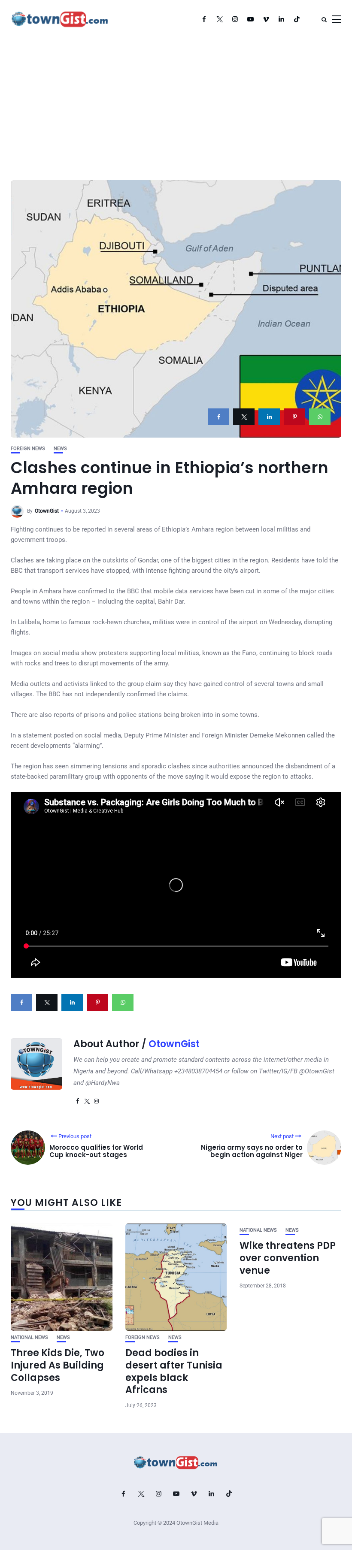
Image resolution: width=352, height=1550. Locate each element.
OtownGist (47, 511)
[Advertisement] (176, 103)
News (60, 448)
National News (29, 1337)
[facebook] (218, 416)
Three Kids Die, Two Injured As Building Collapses (57, 1365)
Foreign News (28, 448)
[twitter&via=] (244, 416)
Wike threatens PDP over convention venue (288, 1258)
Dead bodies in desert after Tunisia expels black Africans (173, 1371)
